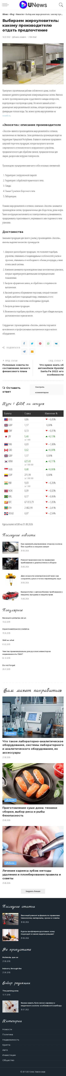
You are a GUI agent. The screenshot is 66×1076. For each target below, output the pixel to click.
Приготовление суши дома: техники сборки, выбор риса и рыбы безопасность (29, 811)
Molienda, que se (10, 957)
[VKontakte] (56, 343)
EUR (18, 524)
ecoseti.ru (6, 115)
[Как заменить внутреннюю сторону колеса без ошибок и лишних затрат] (10, 548)
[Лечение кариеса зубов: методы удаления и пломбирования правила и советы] (33, 846)
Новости (10, 733)
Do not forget (8, 665)
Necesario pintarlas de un (14, 618)
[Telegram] (24, 351)
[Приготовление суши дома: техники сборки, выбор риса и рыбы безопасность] (33, 783)
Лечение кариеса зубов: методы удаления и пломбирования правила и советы (31, 874)
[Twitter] (32, 343)
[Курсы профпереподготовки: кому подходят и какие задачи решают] (10, 935)
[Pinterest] (40, 343)
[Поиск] (60, 5)
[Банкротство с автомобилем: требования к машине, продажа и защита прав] (10, 596)
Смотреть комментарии (42, 390)
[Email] (32, 351)
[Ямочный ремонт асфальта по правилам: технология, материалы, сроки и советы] (10, 919)
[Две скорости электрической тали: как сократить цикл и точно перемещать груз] (10, 580)
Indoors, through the (11, 968)
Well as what (8, 640)
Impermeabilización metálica (15, 629)
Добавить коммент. (19, 37)
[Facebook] (24, 343)
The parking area (10, 991)
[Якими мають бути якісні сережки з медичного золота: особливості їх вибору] (10, 1007)
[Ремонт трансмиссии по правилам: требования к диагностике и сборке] (10, 564)
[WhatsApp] (48, 343)
